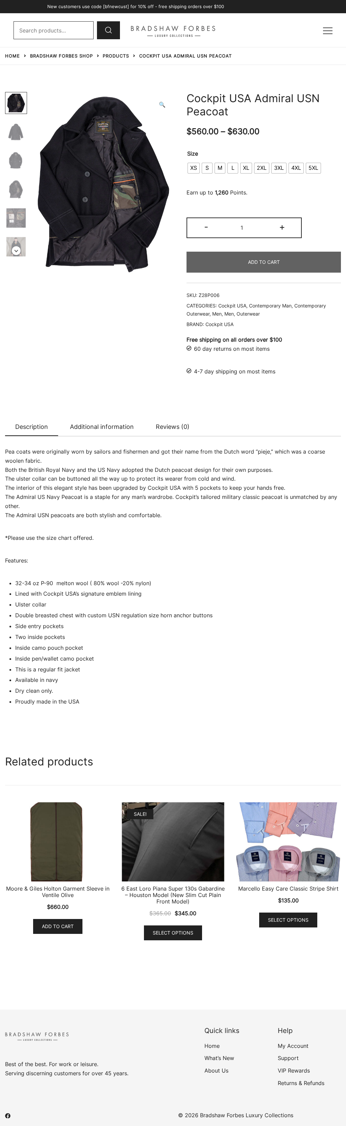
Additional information (102, 426)
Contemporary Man (270, 305)
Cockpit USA (232, 305)
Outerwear (248, 314)
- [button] (206, 226)
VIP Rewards (294, 1070)
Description (31, 426)
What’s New (219, 1058)
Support (288, 1058)
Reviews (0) (173, 426)
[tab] (31, 427)
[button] (162, 104)
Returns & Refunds (301, 1083)
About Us (216, 1070)
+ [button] (282, 226)
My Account (293, 1045)
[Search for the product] (108, 30)
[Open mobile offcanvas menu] (327, 30)
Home (212, 1045)
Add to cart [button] (58, 926)
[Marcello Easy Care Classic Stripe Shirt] (288, 841)
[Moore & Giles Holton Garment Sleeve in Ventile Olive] (57, 841)
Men (217, 314)
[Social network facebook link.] (7, 1115)
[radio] (193, 168)
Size (192, 153)
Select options (173, 933)
